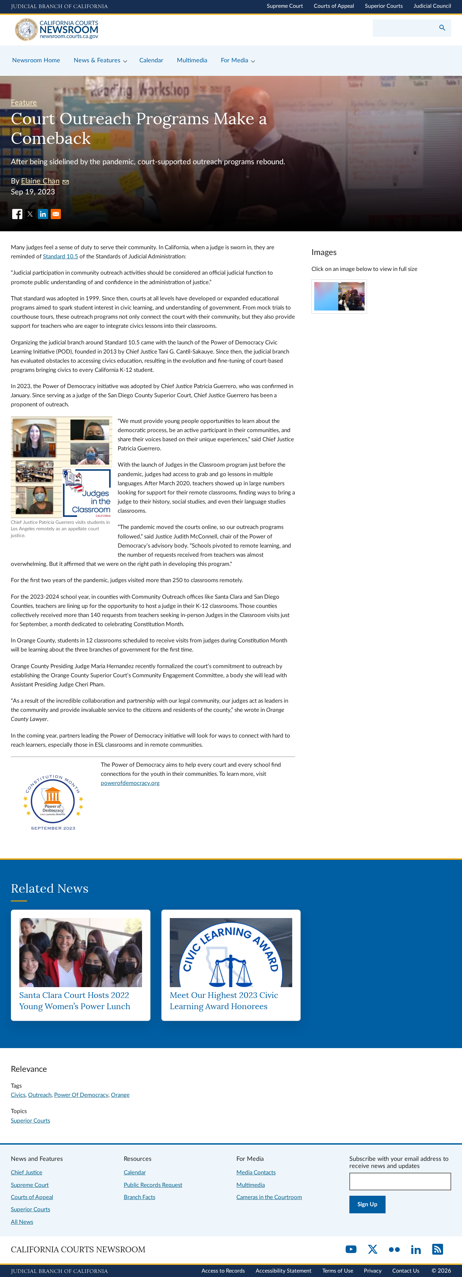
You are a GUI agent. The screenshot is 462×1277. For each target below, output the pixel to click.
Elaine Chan (40, 181)
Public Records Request (153, 1185)
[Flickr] (394, 1250)
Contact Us (405, 1271)
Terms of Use (337, 1271)
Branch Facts (139, 1197)
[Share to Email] (56, 214)
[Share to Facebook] (17, 214)
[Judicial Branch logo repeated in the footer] (59, 1271)
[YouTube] (351, 1250)
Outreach (39, 1095)
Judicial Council (432, 6)
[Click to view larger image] (339, 309)
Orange (120, 1095)
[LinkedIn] (416, 1250)
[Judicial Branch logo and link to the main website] (59, 6)
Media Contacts (256, 1172)
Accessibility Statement (283, 1271)
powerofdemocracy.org (130, 783)
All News (22, 1222)
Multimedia (250, 1185)
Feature (24, 102)
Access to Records (223, 1271)
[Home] (121, 30)
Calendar (135, 1172)
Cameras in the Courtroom (269, 1197)
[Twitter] (372, 1250)
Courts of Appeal (334, 6)
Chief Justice (26, 1172)
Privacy (373, 1271)
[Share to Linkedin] (43, 214)
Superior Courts (384, 6)
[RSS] (437, 1250)
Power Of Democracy (81, 1095)
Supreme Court (285, 6)
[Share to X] (30, 214)
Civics (18, 1095)
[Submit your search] (442, 28)
